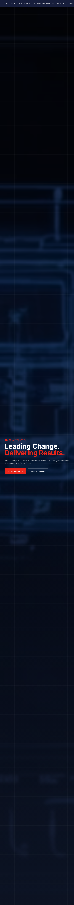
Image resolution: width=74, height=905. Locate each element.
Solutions (9, 3)
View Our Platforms (38, 471)
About (59, 3)
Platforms (23, 3)
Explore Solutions (14, 471)
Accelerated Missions (42, 3)
